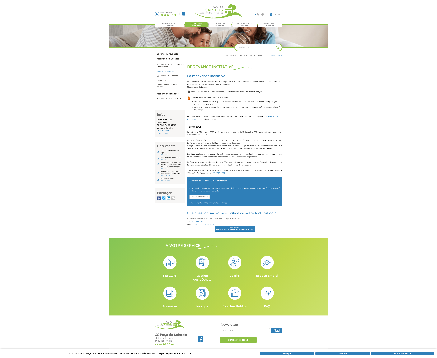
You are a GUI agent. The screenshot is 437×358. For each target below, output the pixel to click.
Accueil (228, 55)
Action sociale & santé (169, 98)
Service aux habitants (240, 55)
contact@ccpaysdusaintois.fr (204, 224)
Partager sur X (163, 198)
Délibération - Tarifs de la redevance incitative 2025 (170, 173)
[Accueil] (218, 11)
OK (277, 47)
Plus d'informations (402, 353)
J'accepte (287, 353)
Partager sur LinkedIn (168, 198)
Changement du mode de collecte (168, 85)
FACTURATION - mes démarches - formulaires (170, 65)
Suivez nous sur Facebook (183, 14)
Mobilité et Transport (168, 93)
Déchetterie (162, 80)
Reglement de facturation (170, 158)
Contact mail (162, 133)
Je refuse (342, 353)
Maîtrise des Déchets (257, 55)
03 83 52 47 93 (219, 173)
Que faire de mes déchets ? (168, 76)
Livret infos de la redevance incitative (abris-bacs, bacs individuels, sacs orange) (171, 165)
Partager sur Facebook (159, 198)
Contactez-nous (238, 340)
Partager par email (173, 198)
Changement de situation (199, 197)
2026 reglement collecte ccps (169, 152)
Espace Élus (278, 14)
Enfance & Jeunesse (167, 54)
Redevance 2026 (167, 179)
